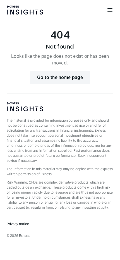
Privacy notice (18, 224)
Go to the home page (60, 77)
